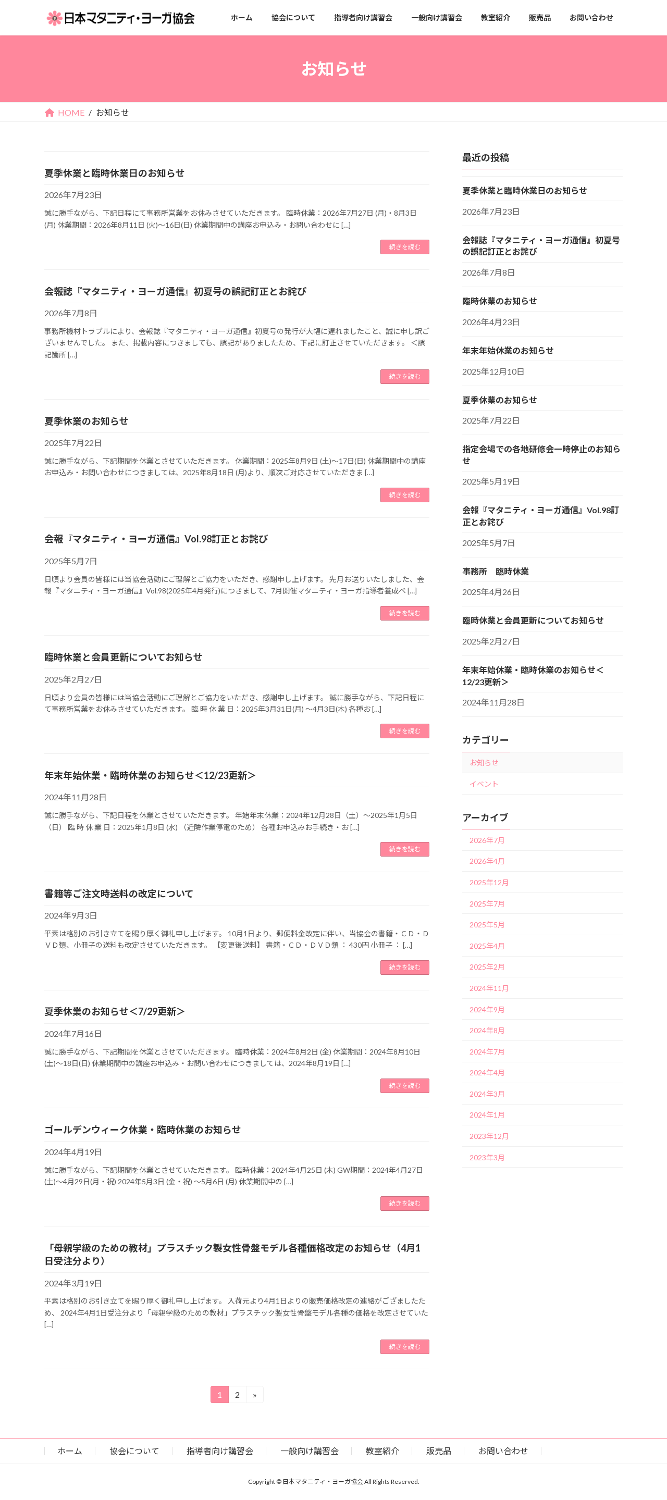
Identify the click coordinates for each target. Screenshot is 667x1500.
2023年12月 (489, 1136)
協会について (134, 1451)
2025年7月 (487, 903)
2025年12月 (489, 882)
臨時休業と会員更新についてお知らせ (123, 657)
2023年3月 (487, 1157)
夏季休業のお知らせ (86, 421)
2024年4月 (487, 1072)
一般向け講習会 (309, 1451)
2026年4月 (487, 861)
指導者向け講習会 (220, 1451)
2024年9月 (487, 1009)
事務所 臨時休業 (495, 571)
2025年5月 (487, 924)
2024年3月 (487, 1093)
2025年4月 (487, 945)
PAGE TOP (641, 1445)
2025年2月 (487, 966)
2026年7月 (487, 840)
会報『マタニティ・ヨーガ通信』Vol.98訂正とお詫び (156, 538)
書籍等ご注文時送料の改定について (119, 893)
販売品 (438, 1451)
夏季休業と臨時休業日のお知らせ (114, 173)
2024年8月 (487, 1030)
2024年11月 (489, 988)
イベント (484, 783)
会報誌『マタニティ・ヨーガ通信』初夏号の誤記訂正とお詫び (175, 291)
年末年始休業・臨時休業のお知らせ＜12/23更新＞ (150, 775)
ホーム (69, 1451)
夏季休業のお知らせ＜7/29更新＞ (115, 1011)
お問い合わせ (503, 1451)
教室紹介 (382, 1451)
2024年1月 (487, 1114)
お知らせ (484, 762)
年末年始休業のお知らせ (508, 350)
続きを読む (405, 247)
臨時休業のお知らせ (499, 301)
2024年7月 (487, 1051)
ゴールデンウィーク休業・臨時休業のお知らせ (142, 1129)
